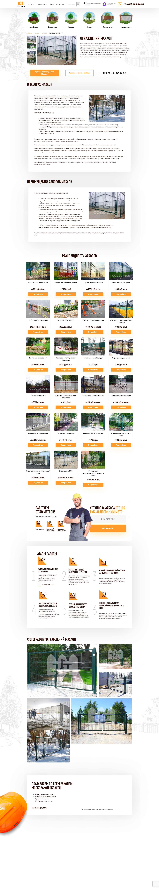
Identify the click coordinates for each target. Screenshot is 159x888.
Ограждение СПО (66, 471)
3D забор (89, 27)
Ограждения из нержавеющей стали (38, 472)
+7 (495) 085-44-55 (133, 4)
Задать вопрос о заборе (79, 73)
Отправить (107, 528)
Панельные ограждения (121, 282)
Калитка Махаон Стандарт (93, 358)
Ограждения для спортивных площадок (121, 321)
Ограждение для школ (121, 358)
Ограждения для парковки (93, 320)
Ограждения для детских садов (121, 434)
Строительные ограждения (93, 395)
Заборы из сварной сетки (38, 282)
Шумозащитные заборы (93, 282)
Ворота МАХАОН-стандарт (93, 433)
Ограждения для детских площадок (65, 359)
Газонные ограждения (65, 320)
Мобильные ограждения (38, 320)
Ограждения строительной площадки (65, 397)
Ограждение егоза (38, 395)
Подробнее (38, 294)
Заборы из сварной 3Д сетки (66, 282)
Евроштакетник (52, 27)
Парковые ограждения (66, 433)
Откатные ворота (107, 27)
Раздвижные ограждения (121, 395)
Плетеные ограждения (38, 358)
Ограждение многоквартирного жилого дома (93, 473)
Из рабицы (71, 27)
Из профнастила (34, 27)
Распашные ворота (126, 27)
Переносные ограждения (38, 433)
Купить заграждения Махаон (44, 73)
